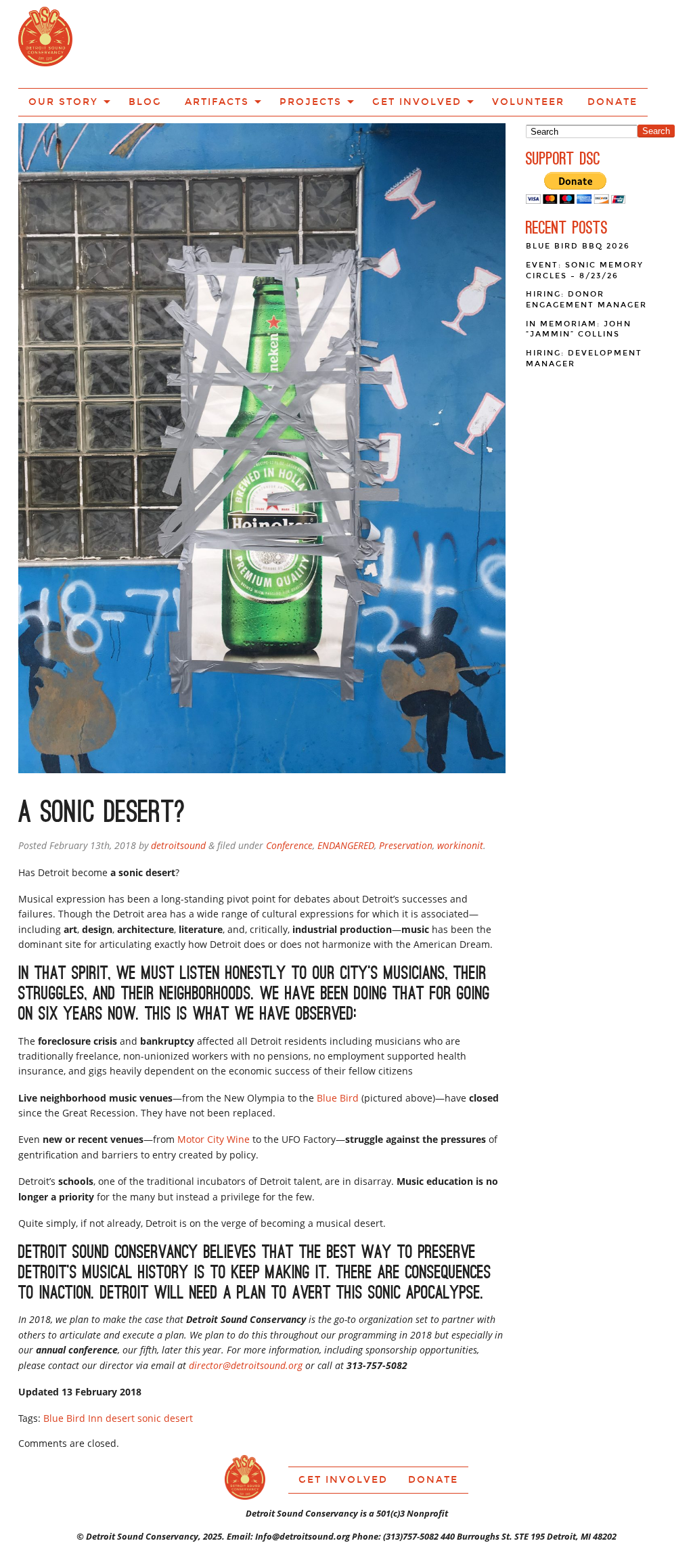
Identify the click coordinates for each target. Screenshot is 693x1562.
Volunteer (518, 43)
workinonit (460, 796)
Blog (197, 43)
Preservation (405, 796)
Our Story (129, 43)
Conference (289, 796)
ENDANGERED (345, 796)
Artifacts (258, 43)
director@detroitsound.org (246, 1316)
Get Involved (425, 43)
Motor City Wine (213, 1090)
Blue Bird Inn (73, 1369)
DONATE (588, 43)
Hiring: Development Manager (584, 310)
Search (656, 82)
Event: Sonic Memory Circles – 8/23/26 (585, 222)
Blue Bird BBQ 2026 (578, 197)
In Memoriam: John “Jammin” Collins (578, 280)
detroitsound (178, 796)
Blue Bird (338, 1049)
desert (120, 1369)
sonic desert (165, 1369)
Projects (337, 43)
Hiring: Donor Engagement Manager (586, 251)
